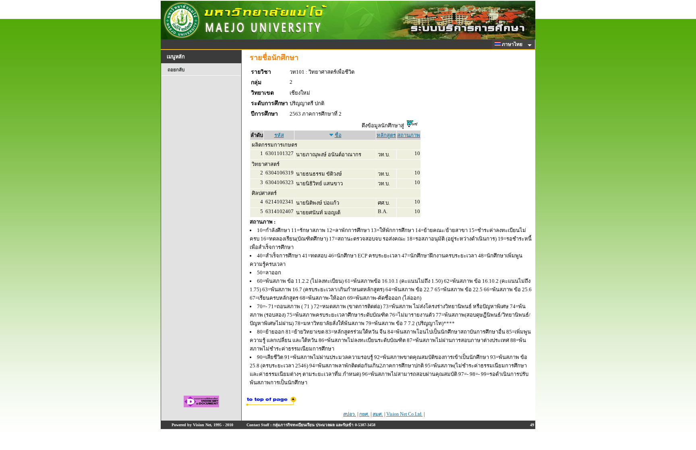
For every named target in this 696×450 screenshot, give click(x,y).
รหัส (279, 135)
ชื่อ (338, 135)
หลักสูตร (386, 135)
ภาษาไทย (513, 44)
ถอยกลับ (176, 69)
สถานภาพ (408, 135)
